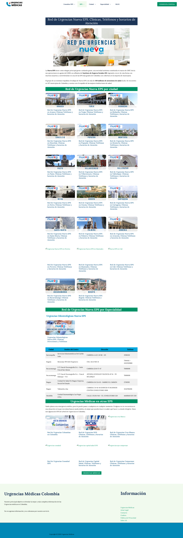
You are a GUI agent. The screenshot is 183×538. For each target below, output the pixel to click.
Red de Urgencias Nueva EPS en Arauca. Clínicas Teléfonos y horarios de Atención (60, 112)
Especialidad (104, 4)
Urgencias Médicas (127, 507)
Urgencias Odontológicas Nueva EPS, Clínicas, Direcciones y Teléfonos (57, 339)
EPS (81, 4)
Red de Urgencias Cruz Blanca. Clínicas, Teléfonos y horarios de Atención (122, 434)
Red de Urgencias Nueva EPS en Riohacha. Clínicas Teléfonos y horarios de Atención (122, 113)
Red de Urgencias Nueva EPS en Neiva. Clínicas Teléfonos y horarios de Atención (59, 205)
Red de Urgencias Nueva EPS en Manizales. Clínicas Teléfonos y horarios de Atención (90, 268)
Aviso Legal (124, 510)
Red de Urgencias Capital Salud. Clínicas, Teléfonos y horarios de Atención (90, 463)
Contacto (124, 513)
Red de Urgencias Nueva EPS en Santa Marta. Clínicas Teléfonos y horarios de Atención (59, 237)
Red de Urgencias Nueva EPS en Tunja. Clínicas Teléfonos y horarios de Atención (91, 112)
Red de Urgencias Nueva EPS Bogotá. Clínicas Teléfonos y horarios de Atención (90, 298)
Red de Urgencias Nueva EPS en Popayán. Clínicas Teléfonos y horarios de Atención (91, 143)
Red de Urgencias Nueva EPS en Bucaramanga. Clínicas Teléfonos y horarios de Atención (59, 299)
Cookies (123, 515)
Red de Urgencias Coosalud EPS (58, 462)
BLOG (118, 4)
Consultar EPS (68, 4)
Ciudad (91, 4)
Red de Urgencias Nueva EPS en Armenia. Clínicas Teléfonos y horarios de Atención (122, 236)
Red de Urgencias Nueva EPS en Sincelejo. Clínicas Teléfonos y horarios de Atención (59, 144)
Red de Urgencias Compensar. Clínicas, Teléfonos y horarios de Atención (122, 463)
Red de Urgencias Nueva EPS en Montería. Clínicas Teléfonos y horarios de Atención (122, 144)
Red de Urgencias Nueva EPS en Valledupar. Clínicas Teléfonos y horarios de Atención (122, 175)
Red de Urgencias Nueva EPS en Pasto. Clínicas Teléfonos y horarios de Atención (59, 174)
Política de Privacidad (128, 518)
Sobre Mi (124, 520)
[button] (74, 4)
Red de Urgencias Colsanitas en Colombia (59, 433)
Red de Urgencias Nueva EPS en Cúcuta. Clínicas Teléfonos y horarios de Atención (91, 205)
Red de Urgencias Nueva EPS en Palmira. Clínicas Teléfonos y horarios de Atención (91, 236)
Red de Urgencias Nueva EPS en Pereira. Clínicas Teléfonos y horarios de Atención (59, 267)
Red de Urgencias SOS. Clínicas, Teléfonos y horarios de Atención (91, 434)
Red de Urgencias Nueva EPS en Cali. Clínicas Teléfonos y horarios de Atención (122, 267)
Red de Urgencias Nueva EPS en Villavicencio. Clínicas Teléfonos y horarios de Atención (90, 175)
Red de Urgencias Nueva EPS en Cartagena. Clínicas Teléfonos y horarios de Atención (122, 206)
